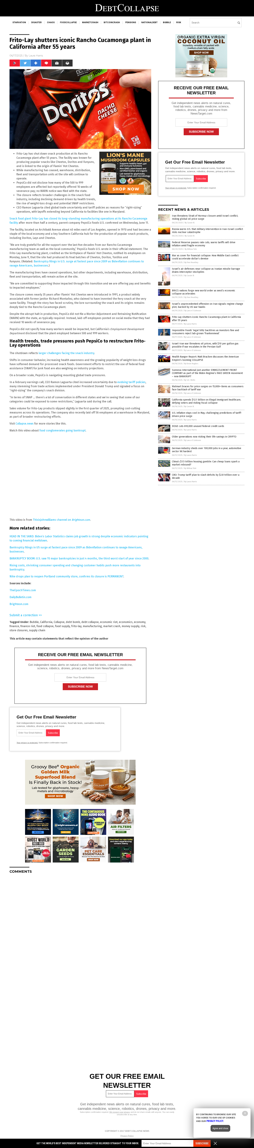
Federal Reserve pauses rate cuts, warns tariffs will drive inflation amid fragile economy (203, 244)
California (46, 622)
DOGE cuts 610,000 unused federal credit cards (198, 426)
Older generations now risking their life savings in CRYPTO (204, 436)
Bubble (34, 622)
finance (14, 626)
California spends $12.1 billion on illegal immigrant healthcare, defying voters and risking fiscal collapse (206, 401)
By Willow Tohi (191, 249)
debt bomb (73, 622)
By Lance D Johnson (192, 310)
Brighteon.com (19, 604)
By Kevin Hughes (191, 364)
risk (178, 22)
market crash (111, 626)
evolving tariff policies (131, 382)
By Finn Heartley (191, 262)
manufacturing (92, 626)
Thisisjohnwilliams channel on (61, 519)
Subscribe (202, 1143)
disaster (36, 22)
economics (126, 622)
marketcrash (90, 22)
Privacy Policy (127, 1136)
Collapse (59, 622)
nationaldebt (149, 22)
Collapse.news (25, 423)
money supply (130, 626)
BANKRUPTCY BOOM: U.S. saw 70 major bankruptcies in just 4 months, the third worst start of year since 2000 (79, 558)
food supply (62, 626)
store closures (19, 630)
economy (139, 622)
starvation (19, 22)
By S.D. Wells (189, 380)
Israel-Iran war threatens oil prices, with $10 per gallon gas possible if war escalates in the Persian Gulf (205, 345)
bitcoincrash (112, 22)
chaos (51, 22)
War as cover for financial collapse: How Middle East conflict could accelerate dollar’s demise (205, 257)
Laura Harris (36, 55)
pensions (130, 22)
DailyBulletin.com (20, 597)
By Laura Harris (190, 324)
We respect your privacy (119, 1112)
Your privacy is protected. (27, 743)
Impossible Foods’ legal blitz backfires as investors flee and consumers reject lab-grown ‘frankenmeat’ (205, 332)
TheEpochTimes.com (23, 590)
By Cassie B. (190, 223)
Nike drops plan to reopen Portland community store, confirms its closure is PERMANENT (66, 576)
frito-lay (76, 626)
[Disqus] (80, 919)
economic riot (108, 622)
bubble (167, 22)
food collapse (45, 626)
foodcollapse (68, 22)
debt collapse (90, 622)
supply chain (37, 630)
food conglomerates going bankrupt (62, 430)
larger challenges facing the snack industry (66, 353)
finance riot (27, 626)
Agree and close (220, 1128)
